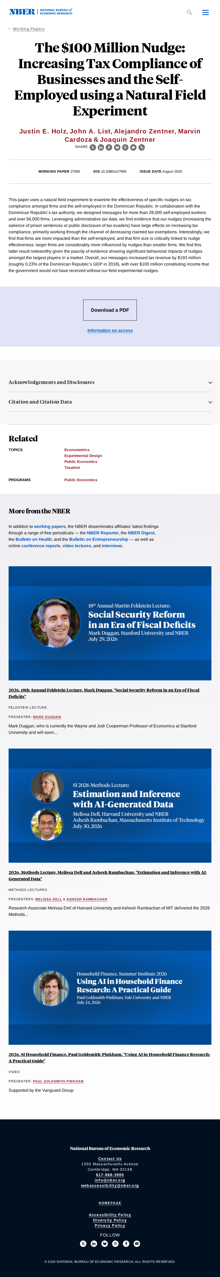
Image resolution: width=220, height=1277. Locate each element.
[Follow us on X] (83, 1243)
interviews (112, 545)
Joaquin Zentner (127, 139)
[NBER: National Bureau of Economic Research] (45, 13)
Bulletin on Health (34, 539)
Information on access (110, 330)
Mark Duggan (47, 717)
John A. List (90, 131)
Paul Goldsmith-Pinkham (58, 1081)
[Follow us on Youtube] (137, 1243)
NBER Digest (141, 533)
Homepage (110, 1203)
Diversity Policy (110, 1220)
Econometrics (77, 450)
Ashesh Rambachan (87, 899)
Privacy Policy (110, 1225)
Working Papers (29, 29)
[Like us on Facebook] (126, 1243)
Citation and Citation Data (40, 401)
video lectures (77, 545)
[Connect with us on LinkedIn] (94, 1243)
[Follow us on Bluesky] (104, 1243)
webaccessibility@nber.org (110, 1185)
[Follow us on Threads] (115, 1243)
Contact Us (110, 1158)
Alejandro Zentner (144, 131)
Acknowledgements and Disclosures (51, 382)
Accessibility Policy (110, 1215)
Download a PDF (110, 310)
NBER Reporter (103, 533)
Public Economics (80, 461)
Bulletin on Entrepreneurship (98, 539)
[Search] (189, 12)
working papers (50, 526)
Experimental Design (83, 456)
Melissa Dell (48, 899)
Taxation (72, 467)
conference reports (40, 545)
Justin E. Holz (43, 131)
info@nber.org (110, 1180)
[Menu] (205, 12)
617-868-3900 (110, 1175)
